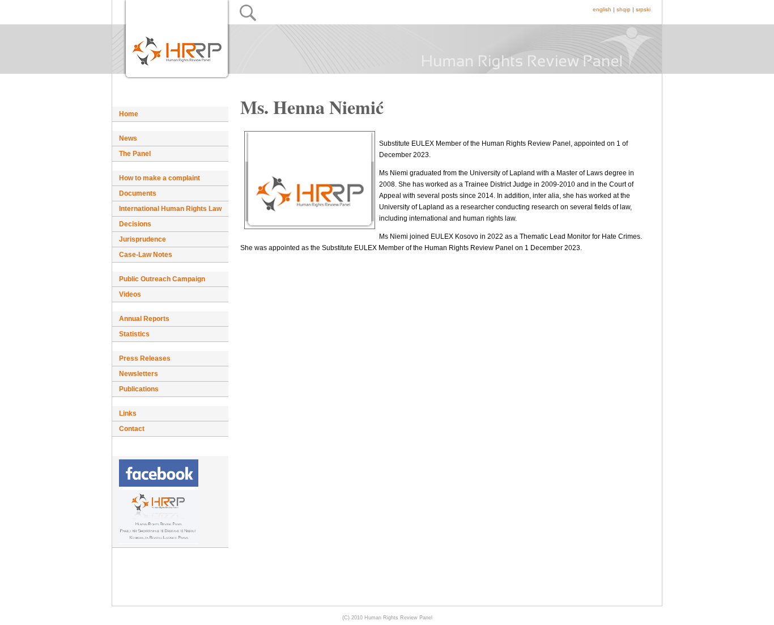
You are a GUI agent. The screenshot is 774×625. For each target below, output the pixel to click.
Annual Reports (144, 319)
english (602, 9)
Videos (130, 294)
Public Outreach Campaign (162, 279)
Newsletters (138, 374)
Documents (137, 193)
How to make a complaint (159, 178)
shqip (623, 9)
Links (128, 413)
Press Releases (145, 358)
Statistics (134, 334)
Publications (139, 389)
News (128, 138)
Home (128, 114)
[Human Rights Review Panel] (170, 502)
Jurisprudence (142, 239)
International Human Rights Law (170, 209)
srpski (643, 9)
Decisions (135, 224)
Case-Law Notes (145, 255)
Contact (131, 429)
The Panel (135, 154)
